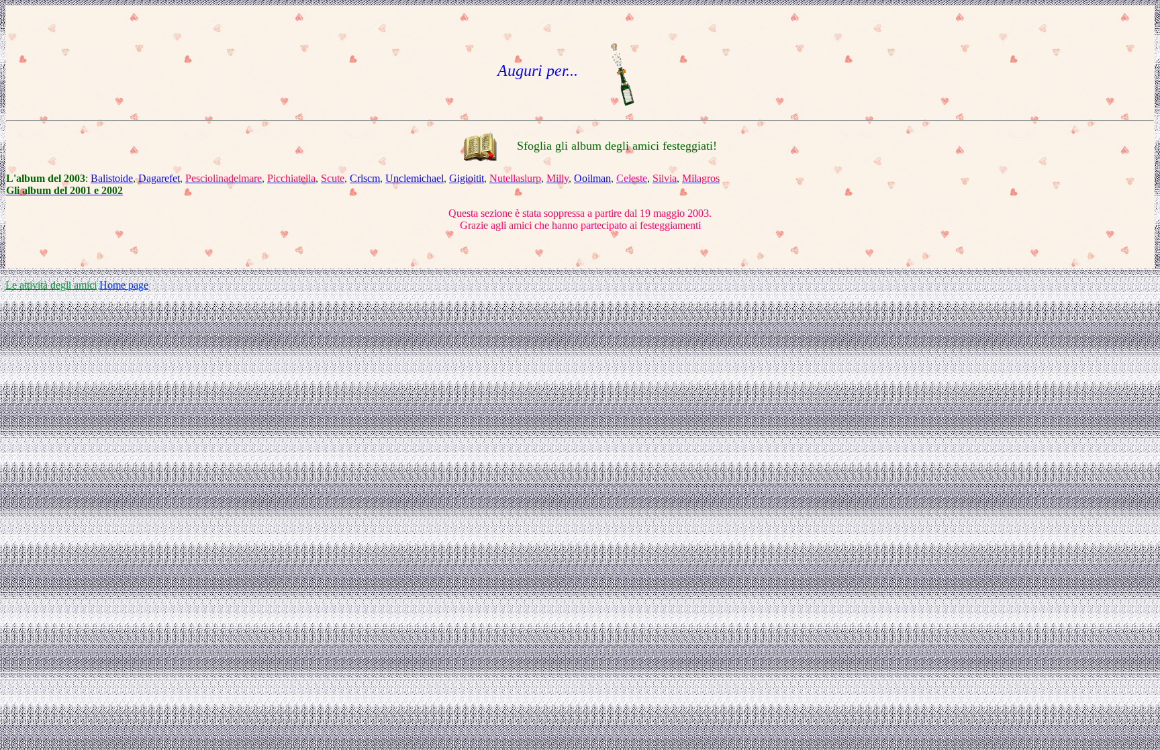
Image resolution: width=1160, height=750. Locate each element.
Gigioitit (466, 178)
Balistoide (112, 178)
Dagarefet (159, 178)
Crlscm (365, 178)
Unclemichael (414, 178)
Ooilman (592, 178)
